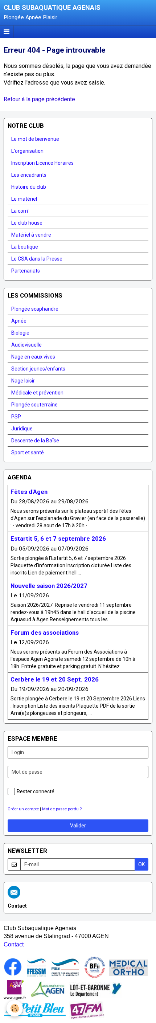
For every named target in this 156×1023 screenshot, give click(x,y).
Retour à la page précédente (39, 99)
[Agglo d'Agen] (47, 989)
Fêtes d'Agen (29, 491)
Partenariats (25, 271)
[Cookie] (15, 1008)
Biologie (20, 333)
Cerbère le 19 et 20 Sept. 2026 (55, 679)
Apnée (18, 321)
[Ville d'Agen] (15, 989)
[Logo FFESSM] (36, 967)
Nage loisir (23, 381)
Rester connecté (35, 791)
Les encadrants (28, 175)
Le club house (26, 223)
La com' (20, 211)
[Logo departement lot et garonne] (95, 989)
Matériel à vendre (31, 235)
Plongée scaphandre (34, 309)
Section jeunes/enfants (38, 369)
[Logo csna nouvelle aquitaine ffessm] (65, 967)
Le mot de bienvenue (35, 139)
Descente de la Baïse (35, 440)
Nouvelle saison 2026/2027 (49, 585)
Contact (14, 944)
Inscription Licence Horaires (42, 163)
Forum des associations (45, 632)
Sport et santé (27, 452)
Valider (78, 825)
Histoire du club (28, 187)
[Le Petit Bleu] (35, 1010)
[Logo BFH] (94, 967)
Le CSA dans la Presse (36, 259)
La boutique (24, 247)
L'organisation (27, 151)
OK (141, 864)
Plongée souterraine (34, 405)
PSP (16, 417)
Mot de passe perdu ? (62, 809)
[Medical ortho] (128, 967)
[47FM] (86, 1010)
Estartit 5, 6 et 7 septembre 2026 (58, 539)
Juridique (22, 428)
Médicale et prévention (37, 393)
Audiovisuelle (26, 345)
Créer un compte (23, 809)
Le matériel (24, 199)
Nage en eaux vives (33, 357)
